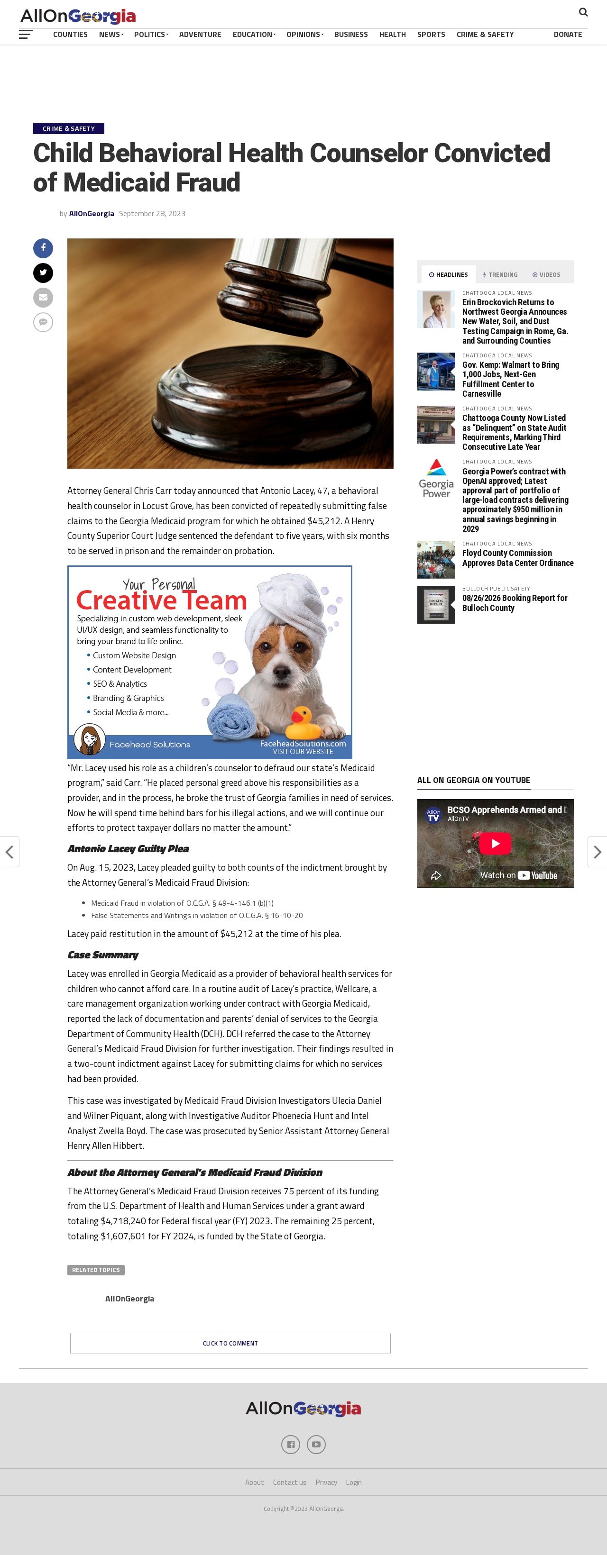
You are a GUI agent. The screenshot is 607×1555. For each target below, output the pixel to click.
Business (351, 34)
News (109, 34)
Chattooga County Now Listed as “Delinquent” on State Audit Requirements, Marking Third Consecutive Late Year (514, 432)
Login (354, 1482)
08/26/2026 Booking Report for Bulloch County (514, 602)
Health (392, 34)
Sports (431, 34)
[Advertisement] (495, 699)
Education (252, 34)
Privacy (326, 1482)
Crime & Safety (485, 34)
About (254, 1482)
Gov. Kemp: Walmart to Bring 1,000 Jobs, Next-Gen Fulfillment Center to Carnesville (510, 379)
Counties (70, 34)
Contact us (290, 1482)
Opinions (303, 34)
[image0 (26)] (209, 756)
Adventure (200, 34)
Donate (568, 34)
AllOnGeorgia (91, 213)
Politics (149, 34)
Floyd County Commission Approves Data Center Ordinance (518, 557)
